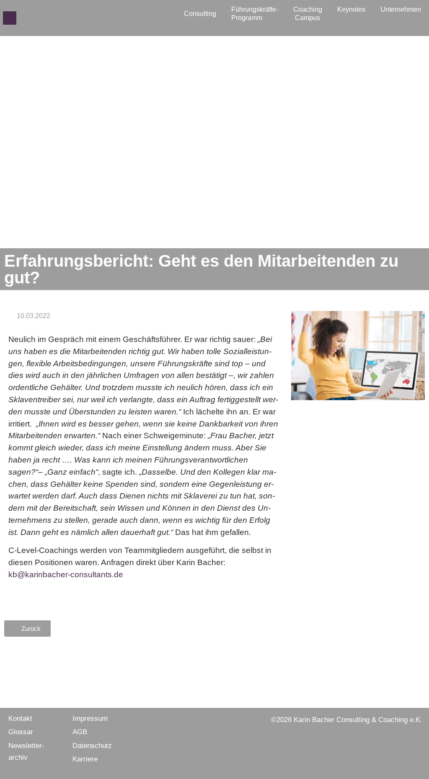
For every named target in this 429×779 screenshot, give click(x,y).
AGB (79, 732)
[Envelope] (9, 18)
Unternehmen (400, 9)
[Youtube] (63, 18)
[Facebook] (23, 18)
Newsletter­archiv (26, 752)
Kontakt (20, 718)
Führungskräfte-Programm (254, 13)
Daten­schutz (92, 746)
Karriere (85, 759)
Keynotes (351, 9)
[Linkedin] (50, 18)
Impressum (90, 718)
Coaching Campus (307, 13)
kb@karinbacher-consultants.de (65, 574)
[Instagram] (36, 18)
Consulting (200, 13)
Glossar (20, 732)
